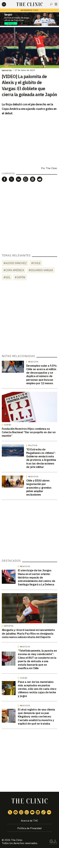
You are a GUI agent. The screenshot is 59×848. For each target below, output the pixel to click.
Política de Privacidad (29, 828)
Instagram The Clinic (21, 812)
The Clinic (51, 168)
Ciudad (7, 425)
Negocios (33, 362)
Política (32, 445)
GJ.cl (53, 842)
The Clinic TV (32, 812)
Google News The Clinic (49, 812)
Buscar (51, 4)
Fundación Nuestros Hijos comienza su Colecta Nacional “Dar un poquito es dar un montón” (29, 432)
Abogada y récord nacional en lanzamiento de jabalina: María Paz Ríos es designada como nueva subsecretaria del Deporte (28, 633)
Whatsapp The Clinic (27, 812)
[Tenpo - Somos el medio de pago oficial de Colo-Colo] (29, 19)
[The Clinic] (7, 4)
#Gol (6, 277)
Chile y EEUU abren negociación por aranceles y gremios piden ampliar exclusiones (38, 487)
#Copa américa (13, 270)
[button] (4, 179)
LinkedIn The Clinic (38, 812)
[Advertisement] (29, 318)
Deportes (7, 70)
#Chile (36, 263)
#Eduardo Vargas (41, 270)
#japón (20, 277)
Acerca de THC (29, 820)
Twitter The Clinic (10, 812)
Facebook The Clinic (15, 812)
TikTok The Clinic (43, 812)
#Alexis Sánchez (15, 263)
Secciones (56, 4)
